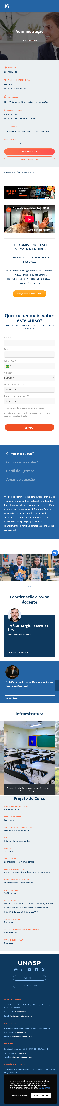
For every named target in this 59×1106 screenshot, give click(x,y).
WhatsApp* (10, 361)
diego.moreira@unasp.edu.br (17, 686)
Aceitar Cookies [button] (41, 1095)
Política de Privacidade (15, 416)
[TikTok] (23, 970)
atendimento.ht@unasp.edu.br (20, 1036)
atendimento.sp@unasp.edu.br (20, 1057)
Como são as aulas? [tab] (22, 462)
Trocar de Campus (30, 40)
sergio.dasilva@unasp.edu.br (19, 634)
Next (57, 758)
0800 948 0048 (20, 1012)
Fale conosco (30, 978)
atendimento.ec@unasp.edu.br (20, 1016)
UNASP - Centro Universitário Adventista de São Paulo (6, 6)
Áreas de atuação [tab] (20, 479)
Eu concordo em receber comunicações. (26, 408)
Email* (7, 349)
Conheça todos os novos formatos (29, 293)
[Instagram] (16, 970)
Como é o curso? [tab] (20, 454)
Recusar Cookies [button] (20, 1095)
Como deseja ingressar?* (16, 396)
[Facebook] (37, 970)
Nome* (7, 337)
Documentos (10, 933)
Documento (10, 922)
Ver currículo (11, 698)
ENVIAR (29, 427)
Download (9, 943)
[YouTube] (30, 970)
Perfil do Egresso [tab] (20, 471)
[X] (43, 970)
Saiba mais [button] (44, 1088)
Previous (2, 758)
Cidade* (8, 373)
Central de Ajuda (29, 985)
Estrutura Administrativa (16, 830)
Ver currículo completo (18, 653)
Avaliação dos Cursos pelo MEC (19, 883)
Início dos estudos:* (14, 384)
